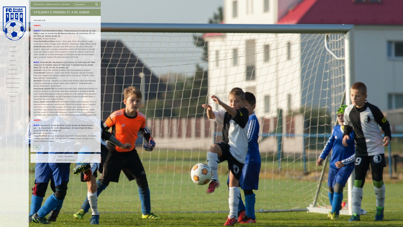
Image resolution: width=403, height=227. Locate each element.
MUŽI (13, 56)
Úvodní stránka (39, 4)
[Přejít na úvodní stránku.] (14, 21)
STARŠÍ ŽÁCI (12, 69)
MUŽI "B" (13, 60)
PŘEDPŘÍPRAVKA (13, 87)
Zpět (37, 147)
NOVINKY (13, 47)
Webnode (72, 160)
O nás (13, 101)
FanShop (12, 51)
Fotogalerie (13, 92)
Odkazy (13, 97)
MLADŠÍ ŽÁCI (12, 74)
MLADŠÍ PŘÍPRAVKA (13, 83)
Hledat (96, 4)
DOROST (13, 65)
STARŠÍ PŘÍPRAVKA (13, 78)
